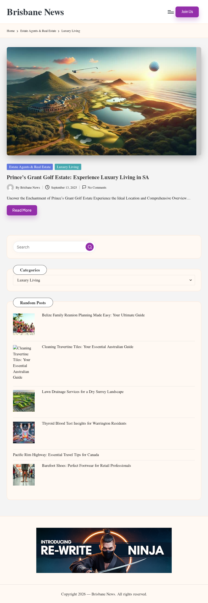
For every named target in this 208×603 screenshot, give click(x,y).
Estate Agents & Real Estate (30, 166)
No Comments (97, 187)
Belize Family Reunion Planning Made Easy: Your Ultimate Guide (93, 314)
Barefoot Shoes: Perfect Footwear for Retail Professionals (86, 465)
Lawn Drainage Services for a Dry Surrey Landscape (82, 391)
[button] (187, 11)
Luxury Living (68, 166)
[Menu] (170, 12)
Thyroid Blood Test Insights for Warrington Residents (84, 423)
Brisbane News (35, 12)
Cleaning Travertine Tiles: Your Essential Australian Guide (87, 346)
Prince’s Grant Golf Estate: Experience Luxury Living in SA (78, 177)
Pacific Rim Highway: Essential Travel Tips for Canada (56, 454)
